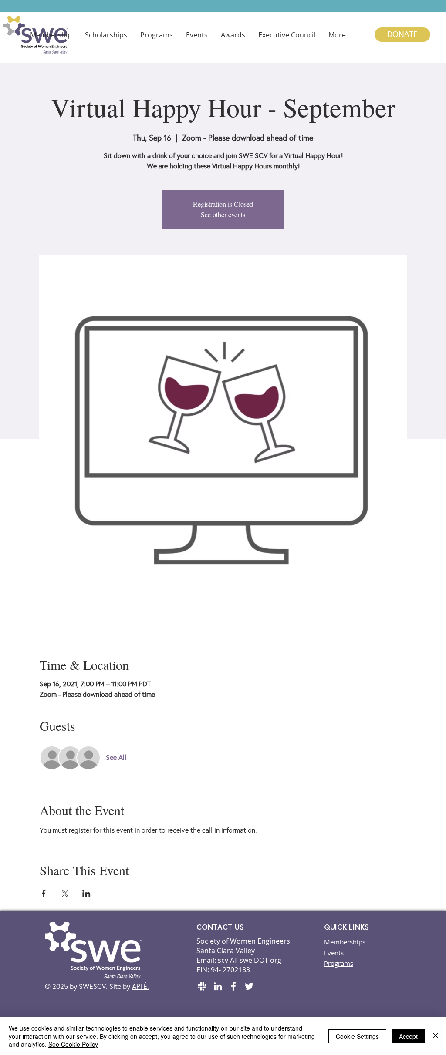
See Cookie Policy (73, 1044)
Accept (408, 1036)
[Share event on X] (65, 893)
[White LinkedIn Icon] (217, 986)
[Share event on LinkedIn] (86, 893)
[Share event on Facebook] (44, 893)
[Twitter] (249, 986)
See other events (223, 214)
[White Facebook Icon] (233, 986)
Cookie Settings (357, 1036)
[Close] (435, 1036)
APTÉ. (140, 986)
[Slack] (202, 986)
